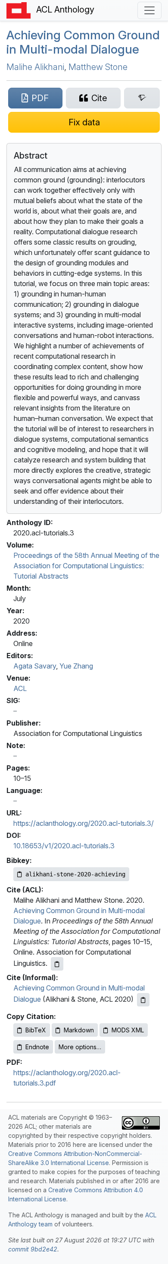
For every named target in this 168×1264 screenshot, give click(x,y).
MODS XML (128, 1030)
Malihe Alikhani (35, 67)
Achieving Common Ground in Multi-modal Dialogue (83, 42)
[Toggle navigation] (149, 10)
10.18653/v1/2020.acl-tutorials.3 (64, 845)
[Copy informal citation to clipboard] (143, 999)
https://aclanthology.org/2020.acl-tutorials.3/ (83, 823)
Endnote (37, 1047)
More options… (80, 1047)
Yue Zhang (76, 666)
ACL (20, 688)
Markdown (79, 1030)
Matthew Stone (98, 67)
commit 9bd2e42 (32, 1249)
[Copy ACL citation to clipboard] (57, 964)
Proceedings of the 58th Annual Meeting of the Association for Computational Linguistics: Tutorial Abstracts (86, 565)
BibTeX (35, 1030)
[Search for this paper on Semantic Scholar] (142, 98)
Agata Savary (34, 666)
